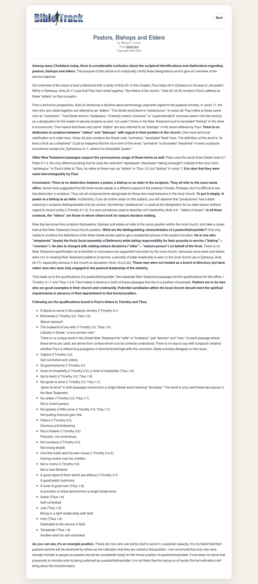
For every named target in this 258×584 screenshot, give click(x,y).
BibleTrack (132, 47)
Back (219, 18)
